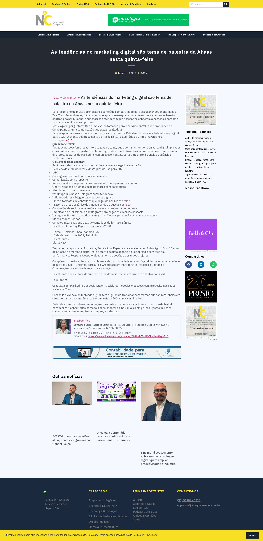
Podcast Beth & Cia (105, 4)
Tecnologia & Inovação (110, 35)
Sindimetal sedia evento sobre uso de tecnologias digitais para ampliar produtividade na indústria (158, 458)
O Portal (41, 4)
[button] (188, 264)
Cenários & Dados (61, 4)
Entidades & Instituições (79, 35)
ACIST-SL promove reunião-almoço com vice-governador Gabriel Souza (71, 440)
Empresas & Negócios (48, 35)
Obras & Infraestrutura (103, 527)
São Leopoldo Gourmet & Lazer (144, 35)
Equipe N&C (83, 4)
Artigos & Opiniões (131, 4)
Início (55, 97)
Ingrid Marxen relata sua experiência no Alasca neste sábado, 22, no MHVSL (198, 178)
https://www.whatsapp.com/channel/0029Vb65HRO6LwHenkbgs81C (128, 336)
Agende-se (69, 97)
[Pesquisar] (226, 4)
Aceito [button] (252, 535)
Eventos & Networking (214, 35)
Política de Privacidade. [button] (145, 534)
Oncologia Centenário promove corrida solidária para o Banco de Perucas (113, 436)
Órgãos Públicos (99, 521)
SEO (128, 204)
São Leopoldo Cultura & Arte (181, 35)
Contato (151, 4)
